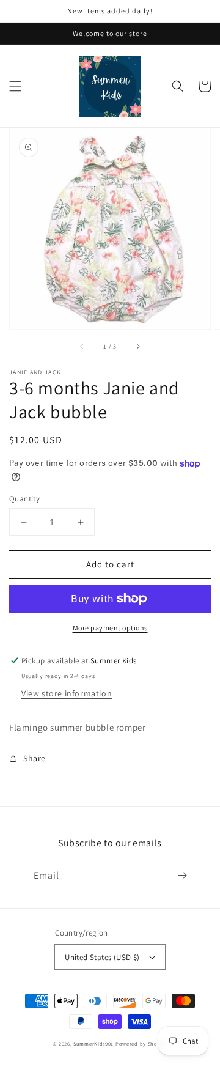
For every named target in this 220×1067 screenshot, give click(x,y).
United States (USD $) (102, 957)
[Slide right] (137, 346)
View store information (66, 693)
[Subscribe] (182, 875)
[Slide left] (82, 346)
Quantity (24, 498)
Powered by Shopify (141, 1043)
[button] (15, 86)
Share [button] (34, 758)
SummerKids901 (93, 1043)
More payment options (110, 627)
